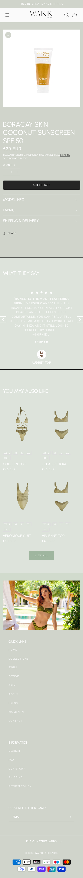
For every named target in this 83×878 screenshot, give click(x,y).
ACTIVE (14, 676)
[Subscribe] (70, 817)
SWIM (13, 667)
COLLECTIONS (19, 658)
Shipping (65, 155)
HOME (13, 649)
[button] (7, 15)
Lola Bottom (54, 464)
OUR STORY (17, 768)
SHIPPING (16, 777)
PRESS (13, 703)
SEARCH (14, 750)
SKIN (12, 685)
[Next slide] (80, 319)
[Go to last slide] (3, 319)
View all (41, 555)
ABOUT (13, 694)
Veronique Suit (17, 536)
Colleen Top (14, 464)
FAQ (11, 759)
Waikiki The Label (46, 853)
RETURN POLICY (20, 786)
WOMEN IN (16, 711)
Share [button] (12, 233)
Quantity (9, 165)
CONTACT (15, 720)
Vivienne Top (53, 536)
